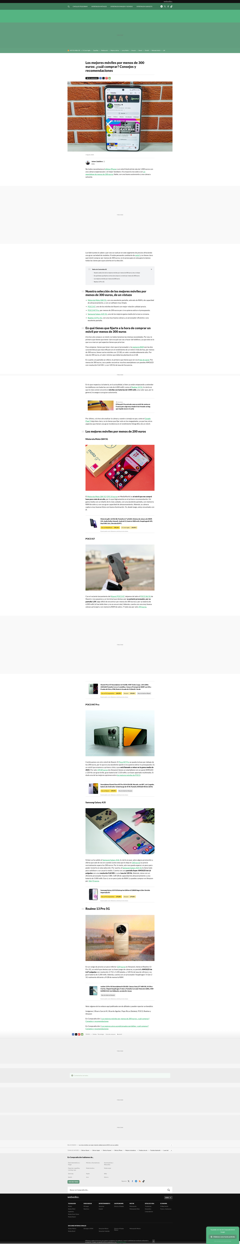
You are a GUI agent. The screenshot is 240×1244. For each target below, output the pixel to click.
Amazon (133, 50)
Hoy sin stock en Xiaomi (144, 693)
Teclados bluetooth (155, 1150)
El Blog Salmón (164, 1206)
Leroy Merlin (125, 50)
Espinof (101, 1209)
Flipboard (106, 78)
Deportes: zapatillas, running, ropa (74, 1169)
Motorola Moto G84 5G (97, 300)
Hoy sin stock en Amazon (125, 791)
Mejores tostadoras (130, 1150)
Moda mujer (107, 1168)
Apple (88, 1173)
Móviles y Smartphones (93, 1162)
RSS (139, 1180)
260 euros (136, 863)
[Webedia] (168, 1)
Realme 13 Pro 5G (99, 281)
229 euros (121, 967)
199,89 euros (102, 770)
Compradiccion (149, 1211)
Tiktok (171, 6)
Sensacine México (103, 1228)
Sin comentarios (93, 78)
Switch (70, 1177)
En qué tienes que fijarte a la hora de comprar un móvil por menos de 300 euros (117, 275)
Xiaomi (140, 50)
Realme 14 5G (136, 387)
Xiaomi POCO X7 (117, 596)
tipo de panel (144, 360)
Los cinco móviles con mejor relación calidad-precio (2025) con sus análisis (98, 1145)
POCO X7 (91, 306)
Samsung (70, 1173)
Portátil (147, 50)
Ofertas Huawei (107, 1150)
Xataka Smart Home (73, 1214)
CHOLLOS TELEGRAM (80, 6)
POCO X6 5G (145, 596)
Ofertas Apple (96, 1150)
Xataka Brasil (71, 1231)
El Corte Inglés (86, 50)
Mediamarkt (104, 50)
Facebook (168, 6)
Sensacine (101, 1206)
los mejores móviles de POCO (128, 775)
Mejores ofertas (115, 50)
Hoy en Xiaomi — (108, 791)
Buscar (168, 1190)
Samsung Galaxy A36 (111, 860)
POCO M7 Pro (93, 310)
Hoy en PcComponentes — (111, 693)
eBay (105, 1173)
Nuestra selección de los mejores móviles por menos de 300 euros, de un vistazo (117, 272)
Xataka (70, 1206)
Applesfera (71, 1211)
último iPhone (110, 169)
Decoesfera (148, 1209)
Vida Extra (86, 1209)
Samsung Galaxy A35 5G (97, 314)
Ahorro (106, 1177)
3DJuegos (86, 1206)
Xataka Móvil (71, 1209)
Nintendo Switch (156, 50)
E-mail (109, 78)
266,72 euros (94, 881)
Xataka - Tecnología (98, 1034)
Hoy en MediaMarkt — (110, 527)
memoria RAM (138, 347)
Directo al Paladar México (119, 1229)
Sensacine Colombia (104, 1231)
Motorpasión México (135, 1228)
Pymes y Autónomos (165, 1209)
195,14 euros (112, 496)
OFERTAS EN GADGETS (144, 6)
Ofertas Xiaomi (85, 1150)
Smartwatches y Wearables (108, 1163)
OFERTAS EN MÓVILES (99, 6)
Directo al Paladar (119, 1206)
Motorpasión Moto (135, 1209)
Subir (167, 1197)
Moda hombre (90, 1168)
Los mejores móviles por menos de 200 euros (107, 278)
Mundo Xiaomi (72, 1217)
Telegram (161, 6)
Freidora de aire (143, 1150)
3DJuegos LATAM (88, 1228)
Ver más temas (73, 1182)
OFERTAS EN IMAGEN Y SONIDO (121, 6)
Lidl (164, 50)
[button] (98, 161)
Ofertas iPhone (118, 1150)
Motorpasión (133, 1206)
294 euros (142, 607)
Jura (87, 1177)
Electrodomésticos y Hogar (74, 1163)
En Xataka (120, 402)
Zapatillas (95, 50)
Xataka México (72, 1228)
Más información (121, 1242)
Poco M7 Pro (124, 762)
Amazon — (129, 693)
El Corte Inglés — (129, 527)
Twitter (165, 6)
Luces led (165, 1150)
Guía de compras (110, 1034)
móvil (137, 255)
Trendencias (148, 1206)
